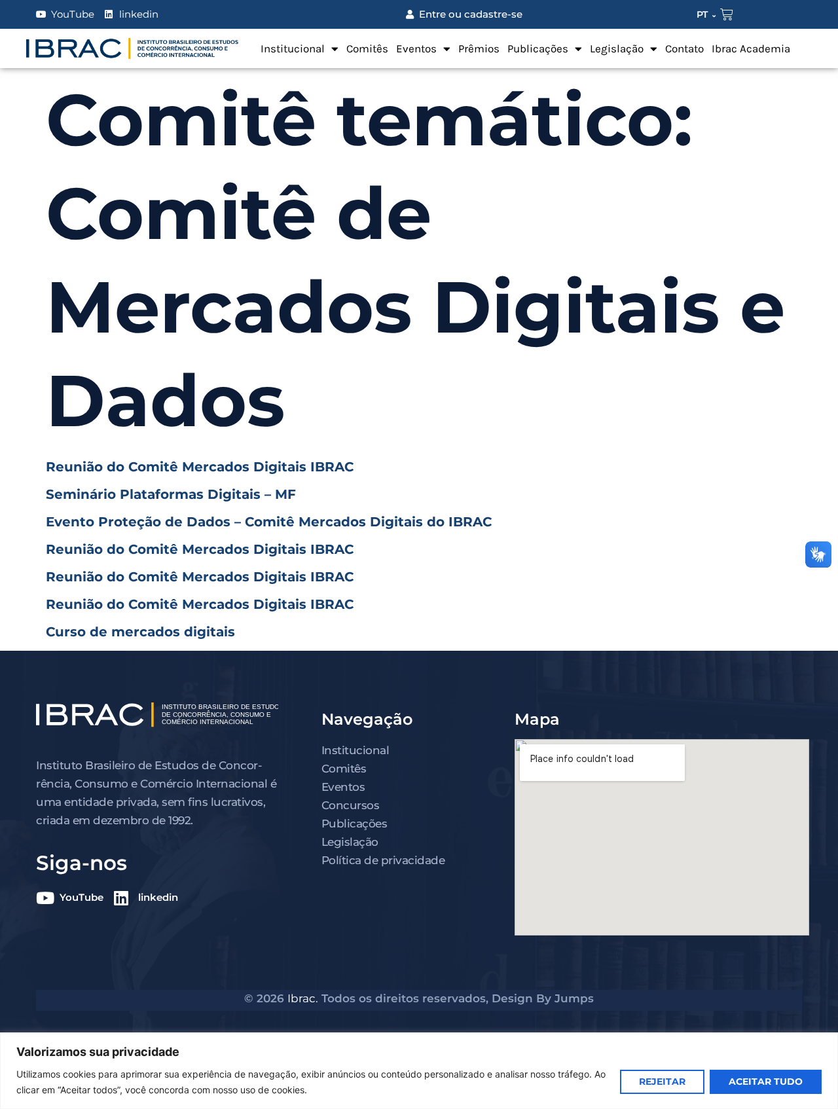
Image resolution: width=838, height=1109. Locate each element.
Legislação (617, 48)
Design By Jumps (543, 998)
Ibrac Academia (751, 48)
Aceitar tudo (766, 1081)
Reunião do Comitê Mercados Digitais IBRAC (200, 467)
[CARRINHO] (727, 14)
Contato (684, 48)
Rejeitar (662, 1081)
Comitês (367, 48)
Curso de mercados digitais (140, 632)
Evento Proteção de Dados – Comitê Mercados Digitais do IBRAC (269, 522)
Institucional (293, 48)
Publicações (537, 48)
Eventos (416, 48)
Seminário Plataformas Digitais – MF (171, 494)
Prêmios (479, 48)
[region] (419, 1070)
